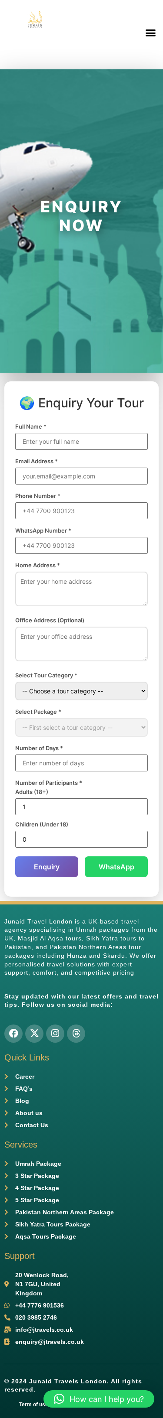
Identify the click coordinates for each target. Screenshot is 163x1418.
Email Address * (36, 461)
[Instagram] (55, 1033)
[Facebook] (13, 1033)
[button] (151, 32)
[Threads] (76, 1033)
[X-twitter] (34, 1033)
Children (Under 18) (41, 824)
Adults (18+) (31, 792)
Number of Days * (39, 748)
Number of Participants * (48, 783)
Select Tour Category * (46, 675)
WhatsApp (116, 866)
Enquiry (47, 866)
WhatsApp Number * (43, 530)
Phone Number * (37, 496)
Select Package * (38, 712)
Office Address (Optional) (49, 620)
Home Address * (37, 565)
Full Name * (31, 426)
